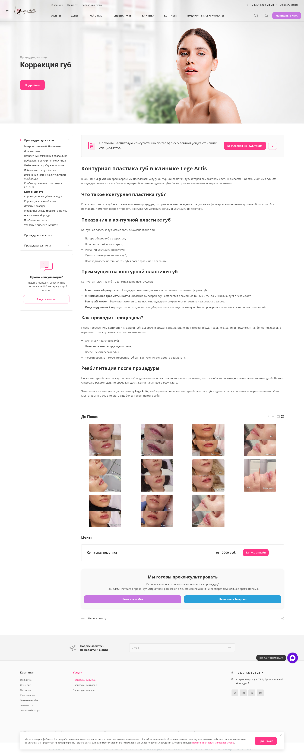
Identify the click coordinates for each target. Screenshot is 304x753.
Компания (27, 672)
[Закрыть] (281, 735)
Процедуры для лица (39, 140)
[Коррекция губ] (105, 440)
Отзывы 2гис (27, 705)
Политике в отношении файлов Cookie (213, 742)
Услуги (78, 672)
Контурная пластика (102, 552)
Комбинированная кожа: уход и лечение (43, 185)
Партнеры (25, 690)
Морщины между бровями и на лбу (45, 210)
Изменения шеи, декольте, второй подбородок (45, 176)
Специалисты (27, 695)
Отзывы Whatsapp (30, 710)
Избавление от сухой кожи (40, 170)
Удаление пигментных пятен (41, 225)
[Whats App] (260, 692)
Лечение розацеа (35, 206)
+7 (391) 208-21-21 (262, 5)
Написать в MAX (286, 15)
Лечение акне (32, 151)
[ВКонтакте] (235, 692)
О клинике (25, 679)
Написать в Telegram (232, 599)
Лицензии (25, 684)
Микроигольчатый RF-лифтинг (42, 146)
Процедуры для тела (37, 245)
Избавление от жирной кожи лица (45, 160)
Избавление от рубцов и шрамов (44, 165)
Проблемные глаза (35, 220)
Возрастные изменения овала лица (45, 155)
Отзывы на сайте (29, 700)
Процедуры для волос (38, 235)
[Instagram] (243, 692)
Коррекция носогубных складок (43, 196)
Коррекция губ (33, 191)
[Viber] (251, 692)
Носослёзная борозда (37, 215)
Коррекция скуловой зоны (40, 201)
